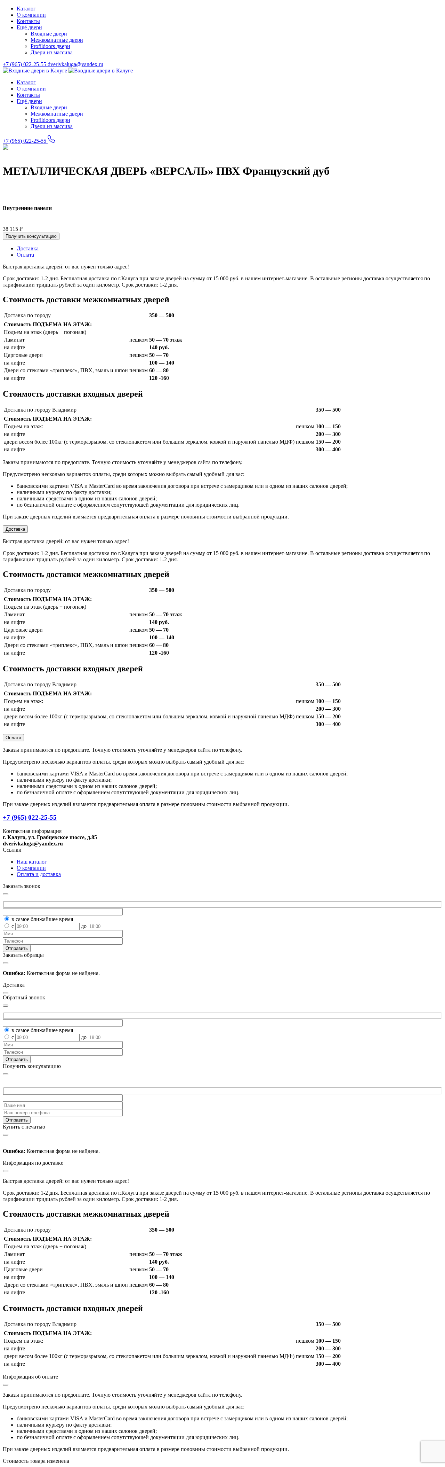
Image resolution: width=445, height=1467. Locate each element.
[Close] (5, 1074)
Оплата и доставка (39, 874)
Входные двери (49, 34)
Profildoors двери (50, 46)
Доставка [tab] (28, 248)
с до (49, 926)
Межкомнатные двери (57, 40)
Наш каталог (32, 862)
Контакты (28, 21)
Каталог (26, 8)
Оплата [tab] (25, 255)
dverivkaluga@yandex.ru (75, 64)
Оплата (13, 737)
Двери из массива (52, 52)
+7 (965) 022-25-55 (25, 64)
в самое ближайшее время (42, 919)
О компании (31, 15)
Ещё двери (29, 27)
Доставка (15, 529)
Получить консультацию (31, 236)
